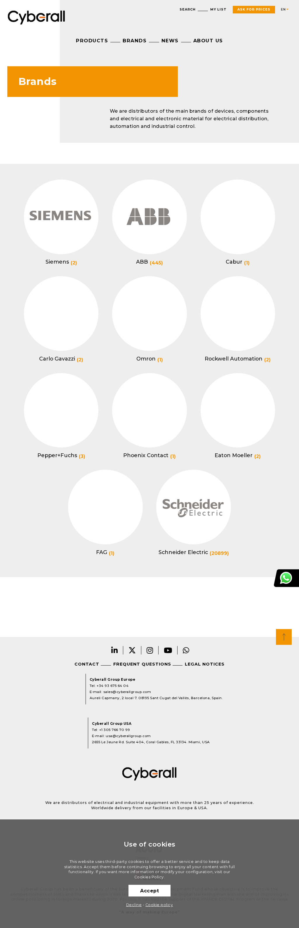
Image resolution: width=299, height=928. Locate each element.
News (170, 40)
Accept (149, 891)
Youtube (168, 650)
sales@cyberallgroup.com (127, 692)
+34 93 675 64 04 (112, 686)
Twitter (132, 650)
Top (284, 637)
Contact (86, 664)
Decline (134, 905)
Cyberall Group (36, 17)
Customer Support (286, 578)
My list (218, 9)
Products (92, 40)
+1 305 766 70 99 (114, 730)
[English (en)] (282, 9)
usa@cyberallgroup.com (128, 736)
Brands (135, 40)
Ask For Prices (253, 9)
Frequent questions (142, 664)
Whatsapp (186, 650)
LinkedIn (114, 650)
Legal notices (205, 664)
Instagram (150, 650)
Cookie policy (159, 905)
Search (188, 9)
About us (208, 40)
